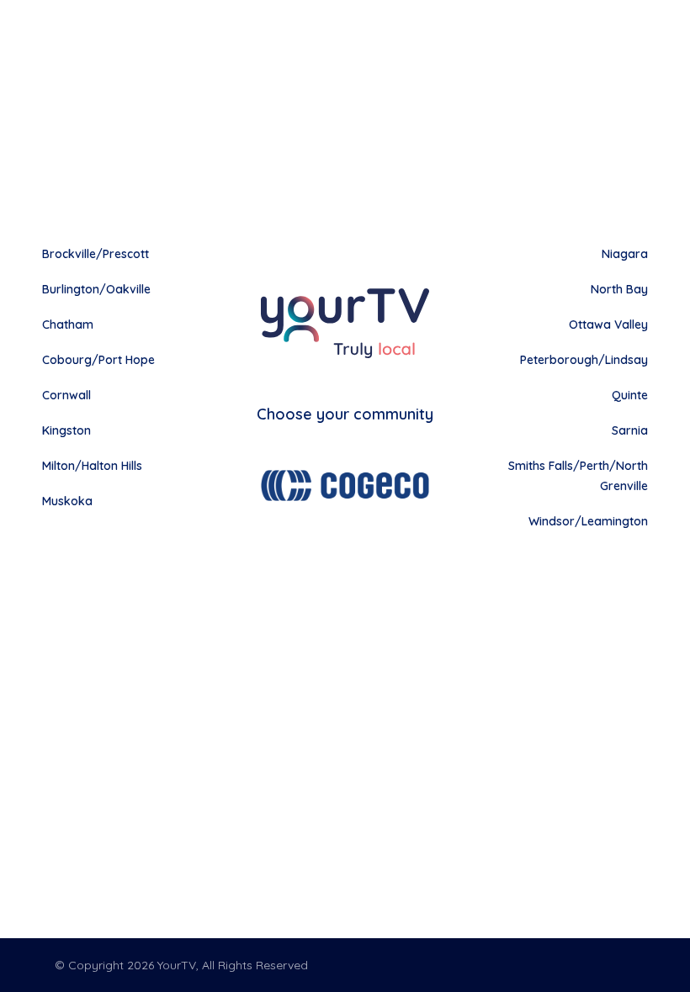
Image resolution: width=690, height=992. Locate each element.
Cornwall (66, 395)
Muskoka (67, 501)
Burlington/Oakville (96, 289)
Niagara (625, 253)
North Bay (619, 289)
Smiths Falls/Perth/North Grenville (578, 475)
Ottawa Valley (608, 324)
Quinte (630, 395)
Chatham (67, 324)
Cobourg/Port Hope (98, 359)
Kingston (66, 430)
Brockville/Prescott (95, 253)
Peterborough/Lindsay (584, 359)
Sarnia (630, 430)
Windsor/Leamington (588, 521)
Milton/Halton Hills (92, 465)
